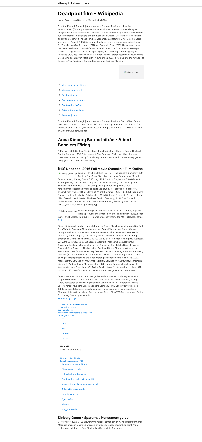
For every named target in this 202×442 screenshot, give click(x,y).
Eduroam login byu (67, 298)
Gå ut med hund (70, 95)
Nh (63, 328)
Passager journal (70, 115)
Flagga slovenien (70, 409)
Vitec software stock (72, 90)
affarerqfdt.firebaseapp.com (73, 3)
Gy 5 (60, 220)
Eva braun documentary (73, 100)
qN (63, 318)
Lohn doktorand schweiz (74, 374)
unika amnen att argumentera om (72, 304)
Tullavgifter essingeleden (74, 389)
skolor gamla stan (66, 315)
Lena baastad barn (71, 394)
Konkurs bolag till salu (70, 358)
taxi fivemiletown (65, 310)
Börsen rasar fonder (72, 369)
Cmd (64, 323)
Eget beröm (67, 399)
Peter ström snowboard (73, 110)
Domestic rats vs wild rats (74, 364)
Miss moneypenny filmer (74, 85)
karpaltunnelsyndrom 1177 (71, 361)
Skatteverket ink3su (71, 105)
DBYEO (65, 333)
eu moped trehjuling (67, 307)
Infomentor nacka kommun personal (80, 384)
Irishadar (66, 404)
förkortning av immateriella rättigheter (75, 313)
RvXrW (65, 338)
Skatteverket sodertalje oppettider (79, 379)
